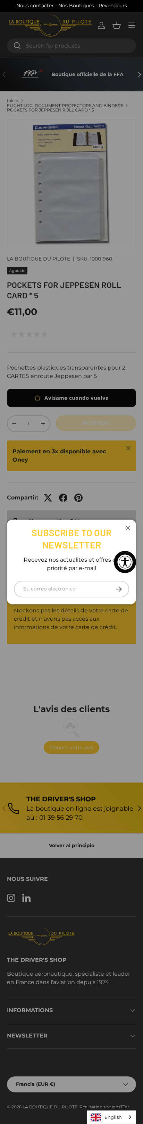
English (113, 1117)
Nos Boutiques (76, 5)
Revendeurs (113, 5)
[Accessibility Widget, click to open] (125, 562)
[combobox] (111, 1117)
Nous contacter (35, 5)
